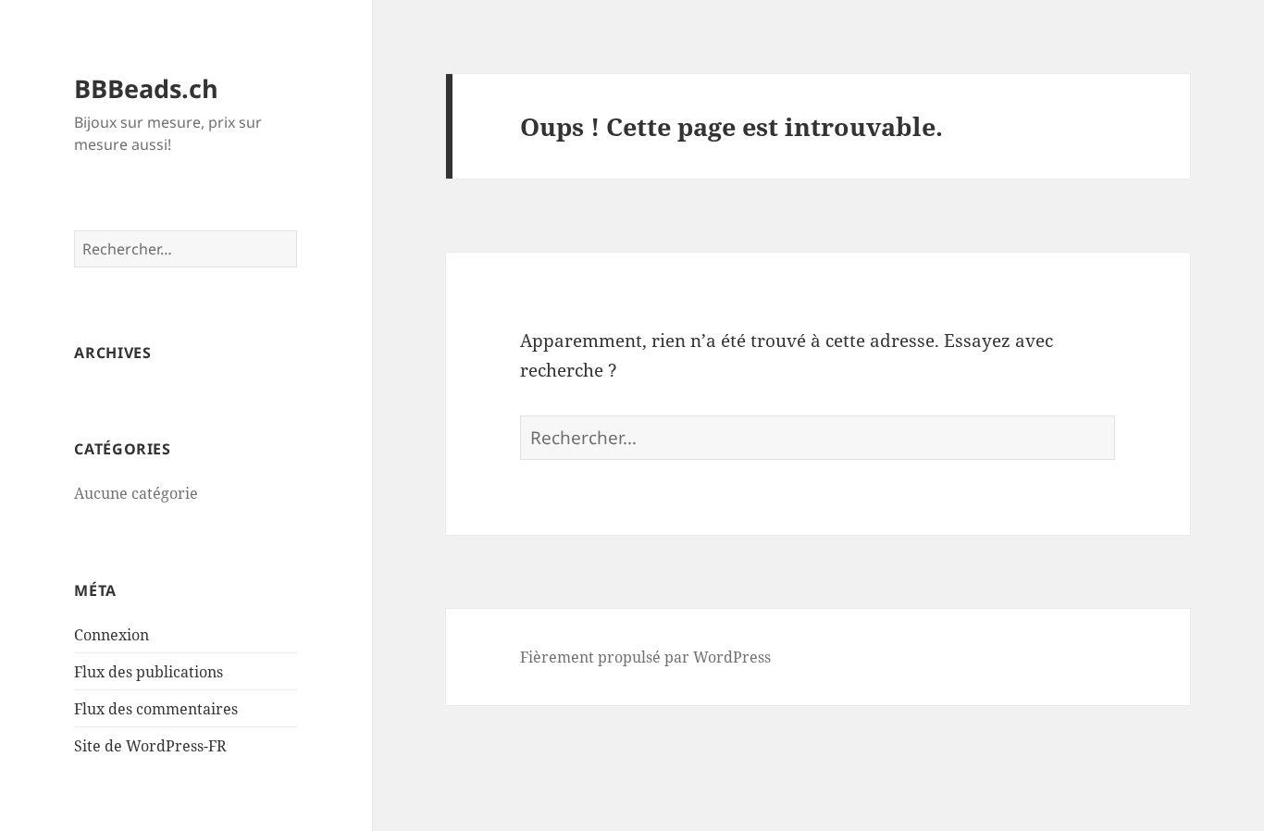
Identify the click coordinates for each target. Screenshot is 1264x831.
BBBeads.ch (146, 88)
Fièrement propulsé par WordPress (645, 657)
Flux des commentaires (156, 709)
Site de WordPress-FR (150, 746)
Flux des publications (148, 672)
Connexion (111, 635)
